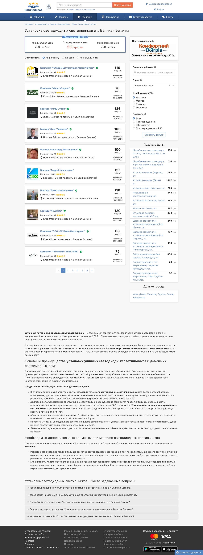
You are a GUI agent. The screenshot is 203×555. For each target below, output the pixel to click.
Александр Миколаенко (59, 149)
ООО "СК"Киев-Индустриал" (62, 231)
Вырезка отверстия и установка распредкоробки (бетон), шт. (148, 224)
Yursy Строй (53, 108)
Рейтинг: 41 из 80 (48, 174)
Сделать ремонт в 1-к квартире (81, 9)
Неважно (141, 97)
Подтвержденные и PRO (149, 128)
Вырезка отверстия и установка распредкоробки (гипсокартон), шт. (148, 246)
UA (49, 5)
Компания (141, 107)
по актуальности (89, 57)
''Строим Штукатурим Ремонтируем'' (67, 67)
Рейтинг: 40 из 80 (48, 215)
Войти (160, 9)
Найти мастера (122, 5)
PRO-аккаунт (143, 125)
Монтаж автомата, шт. (145, 208)
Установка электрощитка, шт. (149, 188)
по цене (69, 57)
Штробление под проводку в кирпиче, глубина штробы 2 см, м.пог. (148, 164)
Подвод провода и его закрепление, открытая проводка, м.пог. (145, 265)
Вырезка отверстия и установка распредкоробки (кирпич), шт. (148, 235)
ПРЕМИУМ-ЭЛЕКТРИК (59, 251)
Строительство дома (115, 531)
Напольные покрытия (115, 540)
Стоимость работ (34, 534)
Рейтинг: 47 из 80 (48, 93)
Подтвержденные (145, 121)
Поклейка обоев (73, 540)
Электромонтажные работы (79, 547)
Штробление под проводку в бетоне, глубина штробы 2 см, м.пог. (149, 153)
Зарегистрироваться (160, 3)
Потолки (69, 544)
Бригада (140, 104)
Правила (29, 544)
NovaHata (51, 210)
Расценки (87, 17)
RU (49, 8)
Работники (39, 17)
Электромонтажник (57, 190)
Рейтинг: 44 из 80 (48, 154)
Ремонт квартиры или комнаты (81, 531)
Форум (169, 17)
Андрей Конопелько (57, 170)
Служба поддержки (190, 552)
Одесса (162, 294)
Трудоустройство (142, 17)
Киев (135, 294)
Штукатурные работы (76, 537)
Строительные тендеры (38, 531)
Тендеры (63, 17)
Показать (138, 114)
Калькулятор (112, 17)
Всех (138, 118)
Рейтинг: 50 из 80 (48, 72)
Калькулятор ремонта (37, 537)
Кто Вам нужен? (142, 93)
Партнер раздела (141, 41)
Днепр (142, 294)
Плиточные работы (74, 534)
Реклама (29, 540)
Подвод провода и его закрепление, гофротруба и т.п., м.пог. (148, 276)
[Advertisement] (75, 298)
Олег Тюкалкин (54, 129)
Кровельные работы (115, 544)
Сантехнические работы (117, 547)
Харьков (151, 294)
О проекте (172, 531)
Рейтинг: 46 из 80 (48, 113)
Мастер (140, 100)
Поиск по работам (143, 67)
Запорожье (139, 297)
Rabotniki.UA (169, 542)
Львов (170, 294)
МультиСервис (55, 88)
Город (136, 80)
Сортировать (32, 57)
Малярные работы (113, 534)
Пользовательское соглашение (42, 547)
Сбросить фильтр (154, 134)
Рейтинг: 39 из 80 (48, 236)
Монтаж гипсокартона (116, 537)
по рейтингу (52, 57)
